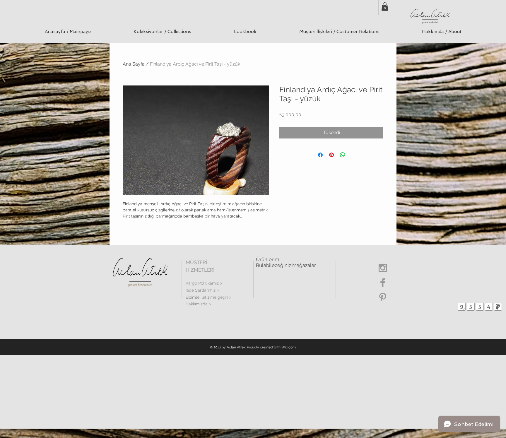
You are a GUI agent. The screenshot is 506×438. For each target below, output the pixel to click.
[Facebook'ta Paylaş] (320, 154)
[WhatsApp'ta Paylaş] (342, 154)
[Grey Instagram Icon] (383, 268)
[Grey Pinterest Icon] (383, 297)
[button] (162, 32)
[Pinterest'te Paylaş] (331, 154)
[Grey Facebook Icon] (383, 282)
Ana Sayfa (134, 64)
